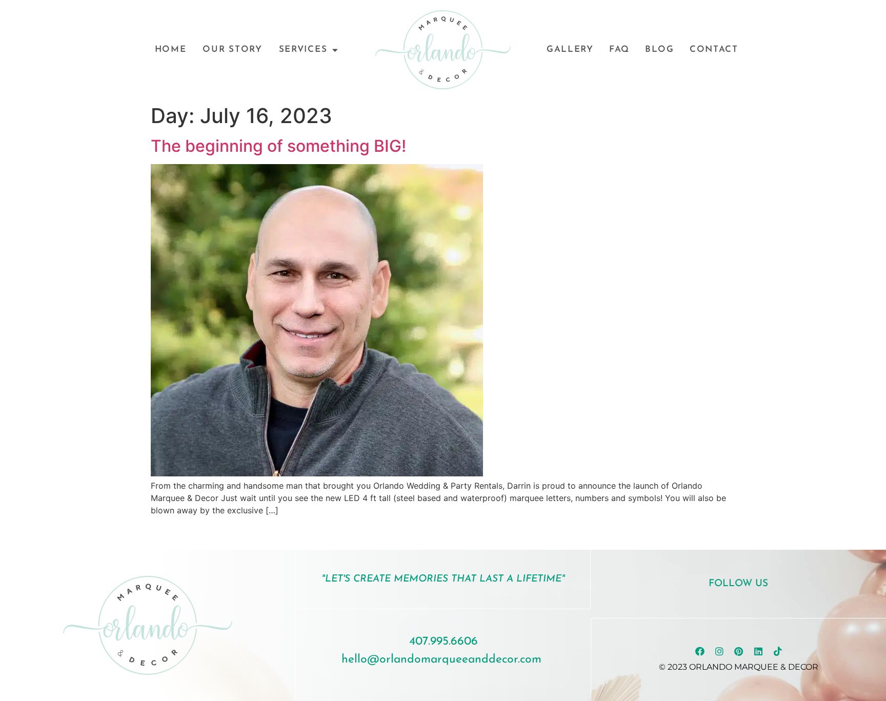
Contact (714, 49)
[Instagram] (719, 651)
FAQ (619, 49)
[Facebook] (699, 651)
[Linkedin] (758, 651)
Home (171, 49)
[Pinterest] (738, 651)
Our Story (232, 49)
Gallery (570, 49)
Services (303, 49)
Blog (659, 49)
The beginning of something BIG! (278, 146)
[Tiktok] (777, 651)
